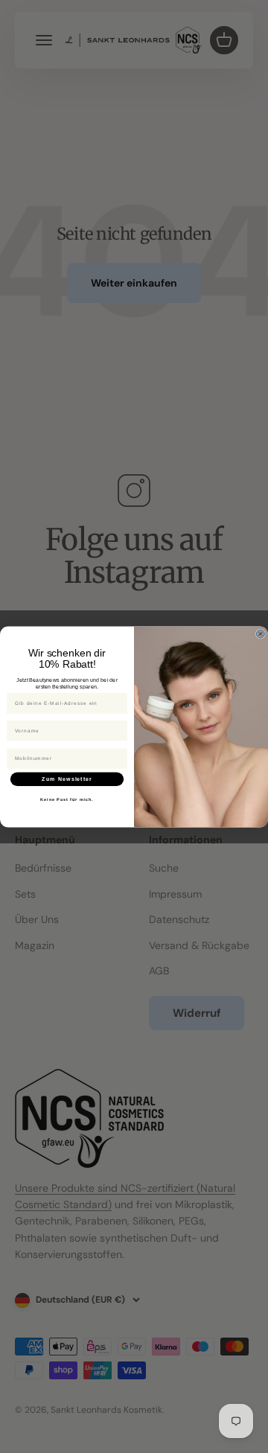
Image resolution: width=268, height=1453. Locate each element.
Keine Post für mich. (67, 799)
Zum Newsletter (67, 779)
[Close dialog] (260, 634)
